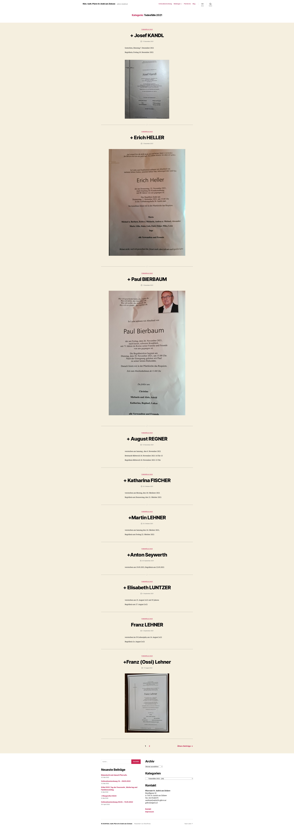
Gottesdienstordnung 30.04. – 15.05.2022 (117, 802)
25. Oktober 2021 (148, 486)
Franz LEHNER (147, 625)
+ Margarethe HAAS (108, 796)
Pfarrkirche (187, 4)
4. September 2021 (148, 593)
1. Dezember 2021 (148, 143)
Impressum (149, 812)
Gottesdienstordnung (165, 4)
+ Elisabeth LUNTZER (147, 587)
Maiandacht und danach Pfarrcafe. (114, 775)
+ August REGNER (147, 439)
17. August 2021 (148, 668)
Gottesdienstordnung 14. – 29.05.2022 (115, 781)
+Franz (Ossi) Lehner (147, 662)
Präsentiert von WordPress (142, 823)
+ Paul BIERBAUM (147, 279)
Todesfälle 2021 (147, 29)
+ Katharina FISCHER (147, 480)
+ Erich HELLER (147, 137)
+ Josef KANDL (147, 35)
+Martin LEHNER (147, 517)
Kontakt (148, 809)
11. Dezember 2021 (148, 41)
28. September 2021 (148, 560)
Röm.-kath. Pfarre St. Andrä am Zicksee (99, 4)
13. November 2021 (148, 445)
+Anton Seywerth (147, 555)
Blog (194, 4)
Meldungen (177, 4)
